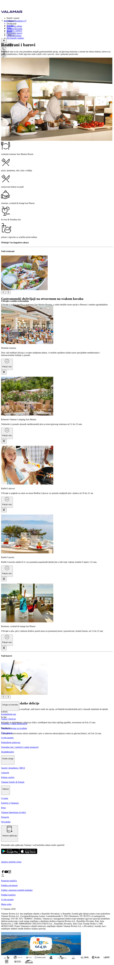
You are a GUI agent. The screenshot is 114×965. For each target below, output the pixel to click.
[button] (60, 18)
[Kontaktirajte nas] (3, 49)
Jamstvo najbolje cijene (11, 862)
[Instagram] (9, 872)
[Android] (28, 853)
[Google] (10, 853)
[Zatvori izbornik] (4, 40)
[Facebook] (2, 872)
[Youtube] (6, 872)
